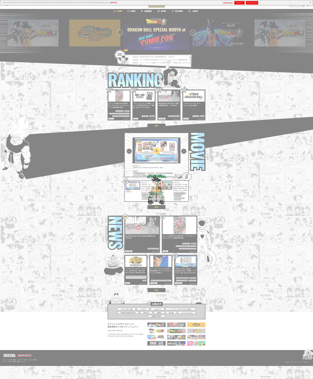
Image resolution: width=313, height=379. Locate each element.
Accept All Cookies (252, 3)
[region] (156, 2)
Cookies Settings (228, 3)
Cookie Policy (113, 2)
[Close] (310, 2)
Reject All (239, 3)
